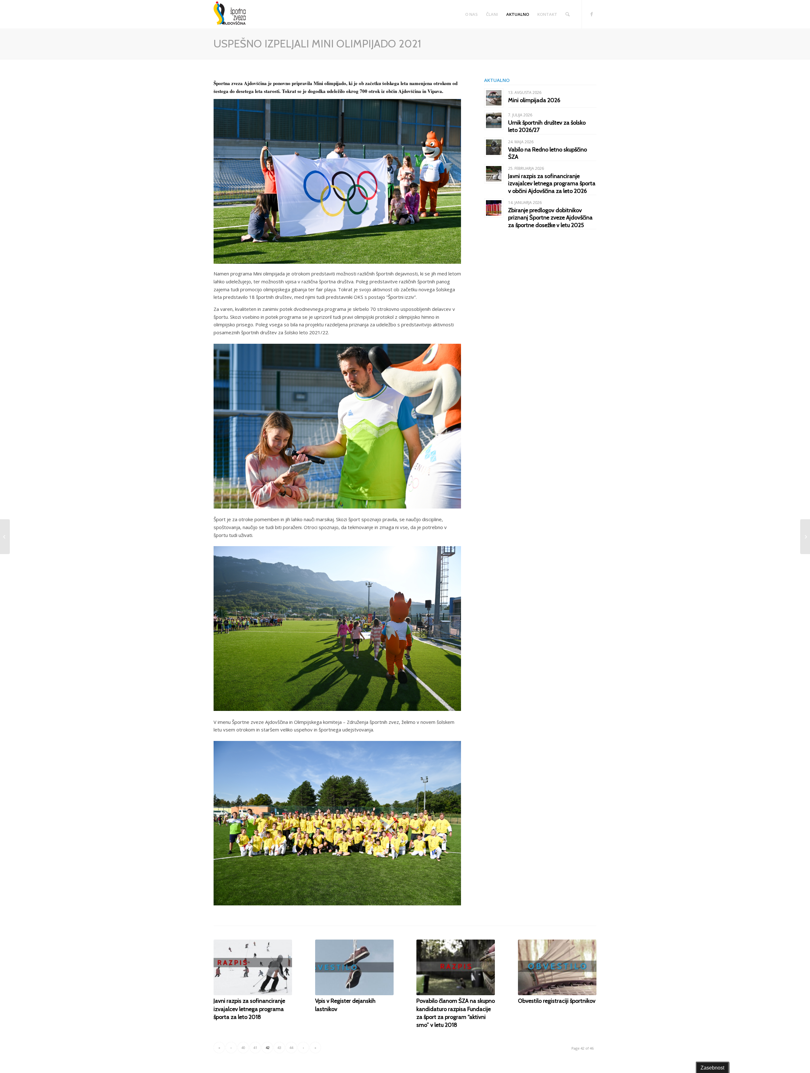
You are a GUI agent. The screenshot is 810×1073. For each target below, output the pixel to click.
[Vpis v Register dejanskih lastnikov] (354, 967)
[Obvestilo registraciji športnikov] (557, 967)
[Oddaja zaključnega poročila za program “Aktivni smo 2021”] (805, 536)
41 (255, 1047)
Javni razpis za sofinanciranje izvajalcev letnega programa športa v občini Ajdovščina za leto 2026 (551, 183)
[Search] (567, 14)
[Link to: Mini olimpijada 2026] (494, 98)
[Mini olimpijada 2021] (5, 536)
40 (243, 1047)
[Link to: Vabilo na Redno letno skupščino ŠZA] (494, 147)
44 (291, 1047)
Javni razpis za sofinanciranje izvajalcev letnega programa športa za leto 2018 (249, 1008)
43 (279, 1047)
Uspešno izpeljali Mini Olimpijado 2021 (317, 43)
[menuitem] (471, 14)
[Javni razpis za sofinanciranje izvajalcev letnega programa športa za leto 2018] (253, 967)
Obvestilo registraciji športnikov (556, 1000)
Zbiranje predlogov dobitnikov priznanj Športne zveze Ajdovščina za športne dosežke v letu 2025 (550, 218)
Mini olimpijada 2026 (534, 100)
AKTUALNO (497, 80)
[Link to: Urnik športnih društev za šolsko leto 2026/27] (494, 120)
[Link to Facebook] (591, 14)
